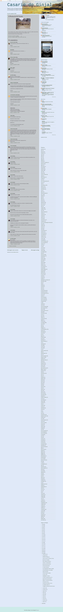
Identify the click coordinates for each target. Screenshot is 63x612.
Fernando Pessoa (43, 291)
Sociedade (42, 481)
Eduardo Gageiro (43, 269)
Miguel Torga (43, 369)
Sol (41, 482)
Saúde (42, 469)
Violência (42, 518)
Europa (42, 277)
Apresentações (43, 177)
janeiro (44, 601)
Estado (42, 275)
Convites (42, 238)
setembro (44, 589)
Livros (42, 347)
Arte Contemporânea (44, 181)
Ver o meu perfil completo (50, 19)
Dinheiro (42, 263)
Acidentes (42, 153)
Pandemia (42, 402)
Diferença (42, 262)
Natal (42, 385)
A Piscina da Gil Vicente (46, 565)
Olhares (42, 391)
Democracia (43, 254)
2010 (43, 548)
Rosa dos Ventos (13, 42)
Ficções (42, 295)
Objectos (42, 389)
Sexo (41, 475)
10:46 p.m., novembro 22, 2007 (15, 136)
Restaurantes (43, 455)
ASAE (42, 183)
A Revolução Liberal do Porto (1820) (47, 101)
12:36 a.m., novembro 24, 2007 (15, 206)
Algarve (42, 165)
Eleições (42, 271)
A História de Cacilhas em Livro (47, 583)
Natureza (42, 386)
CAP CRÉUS (12, 75)
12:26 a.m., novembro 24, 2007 (15, 158)
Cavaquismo (43, 221)
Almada (42, 167)
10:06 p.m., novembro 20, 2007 (15, 79)
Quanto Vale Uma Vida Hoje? (47, 578)
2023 (43, 528)
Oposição (42, 395)
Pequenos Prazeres (44, 415)
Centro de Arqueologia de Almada (46, 222)
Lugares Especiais (43, 350)
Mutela (42, 383)
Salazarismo (43, 466)
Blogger (37, 610)
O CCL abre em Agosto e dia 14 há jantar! (48, 75)
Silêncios (42, 477)
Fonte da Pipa (43, 297)
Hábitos (42, 317)
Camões (42, 213)
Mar (41, 354)
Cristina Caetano (12, 128)
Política (42, 426)
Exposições (42, 281)
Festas (42, 294)
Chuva (42, 223)
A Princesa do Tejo (45, 581)
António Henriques (44, 174)
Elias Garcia (42, 273)
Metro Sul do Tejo (44, 367)
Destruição (42, 259)
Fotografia (42, 301)
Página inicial (25, 250)
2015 (43, 540)
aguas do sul (44, 71)
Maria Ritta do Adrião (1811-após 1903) (48, 116)
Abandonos (42, 149)
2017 (43, 537)
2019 (43, 534)
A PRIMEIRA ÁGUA (44, 62)
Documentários (43, 266)
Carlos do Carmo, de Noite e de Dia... (48, 558)
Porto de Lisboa (43, 433)
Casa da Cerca (43, 219)
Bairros (42, 191)
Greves (42, 314)
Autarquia (42, 187)
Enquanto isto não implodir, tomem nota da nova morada (48, 113)
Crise (41, 246)
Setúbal (42, 474)
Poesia (42, 423)
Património (42, 407)
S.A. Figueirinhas (43, 463)
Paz (41, 410)
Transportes (43, 509)
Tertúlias (42, 497)
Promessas (42, 442)
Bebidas (42, 195)
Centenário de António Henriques (47, 85)
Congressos (43, 235)
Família (42, 285)
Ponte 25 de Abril (43, 430)
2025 (43, 525)
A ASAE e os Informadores (47, 562)
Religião (42, 453)
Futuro (42, 305)
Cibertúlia (43, 111)
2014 (43, 542)
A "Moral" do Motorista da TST (47, 577)
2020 (43, 533)
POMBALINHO (44, 81)
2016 (43, 539)
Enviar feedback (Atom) (14, 252)
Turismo (42, 510)
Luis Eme (11, 161)
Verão (42, 513)
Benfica (42, 199)
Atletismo (42, 186)
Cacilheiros (42, 209)
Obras (42, 390)
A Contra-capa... (45, 574)
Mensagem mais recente (12, 250)
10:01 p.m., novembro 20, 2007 (15, 72)
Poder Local (43, 422)
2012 (43, 545)
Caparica (42, 217)
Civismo (42, 227)
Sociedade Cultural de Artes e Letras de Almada (48, 89)
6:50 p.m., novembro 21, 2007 (14, 112)
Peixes (42, 413)
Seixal (42, 473)
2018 (43, 536)
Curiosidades (43, 251)
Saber (42, 465)
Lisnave (42, 346)
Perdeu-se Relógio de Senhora (46, 65)
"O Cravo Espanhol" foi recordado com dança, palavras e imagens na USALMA (48, 94)
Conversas (42, 237)
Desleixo (42, 257)
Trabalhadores (43, 502)
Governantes (43, 313)
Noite (42, 387)
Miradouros (43, 370)
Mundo (42, 379)
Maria (11, 49)
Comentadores (43, 230)
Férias (42, 289)
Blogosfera (42, 202)
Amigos (42, 170)
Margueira (42, 358)
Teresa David (12, 145)
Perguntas (42, 417)
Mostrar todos (54, 96)
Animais (42, 173)
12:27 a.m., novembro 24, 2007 (15, 171)
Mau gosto (42, 362)
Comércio (42, 231)
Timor (42, 498)
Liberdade (42, 343)
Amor (42, 171)
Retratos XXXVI (44, 82)
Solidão (42, 485)
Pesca (42, 418)
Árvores (42, 182)
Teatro (42, 493)
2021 (43, 531)
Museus (42, 381)
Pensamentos (43, 414)
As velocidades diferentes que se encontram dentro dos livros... (47, 25)
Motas (42, 375)
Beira (42, 197)
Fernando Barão (43, 290)
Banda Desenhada (44, 193)
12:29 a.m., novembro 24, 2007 (15, 179)
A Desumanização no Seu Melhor (48, 570)
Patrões (42, 409)
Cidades (42, 225)
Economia (42, 267)
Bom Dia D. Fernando (46, 559)
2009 (43, 549)
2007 (43, 552)
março (44, 598)
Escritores (42, 274)
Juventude (42, 339)
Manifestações (43, 353)
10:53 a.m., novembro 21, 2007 (15, 91)
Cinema (42, 226)
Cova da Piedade (43, 242)
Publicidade (42, 445)
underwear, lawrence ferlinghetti (47, 109)
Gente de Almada (43, 306)
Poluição (42, 427)
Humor (42, 323)
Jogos (42, 335)
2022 (43, 530)
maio (44, 595)
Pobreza (42, 421)
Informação (43, 331)
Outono (42, 398)
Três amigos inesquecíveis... (46, 85)
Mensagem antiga (35, 250)
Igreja (42, 326)
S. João (42, 462)
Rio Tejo (42, 458)
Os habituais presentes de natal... (47, 36)
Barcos (42, 194)
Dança (42, 253)
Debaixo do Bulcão (13, 82)
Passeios (42, 406)
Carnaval (42, 218)
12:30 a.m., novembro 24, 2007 (15, 184)
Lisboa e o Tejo (44, 115)
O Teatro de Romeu (46, 567)
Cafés (42, 210)
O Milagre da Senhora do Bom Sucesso (49, 586)
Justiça (42, 338)
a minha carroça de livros (46, 35)
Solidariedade (43, 486)
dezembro (44, 554)
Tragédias (42, 506)
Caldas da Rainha (43, 211)
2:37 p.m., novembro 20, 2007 (14, 46)
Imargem (42, 327)
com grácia (43, 131)
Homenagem (43, 322)
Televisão (42, 494)
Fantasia (42, 286)
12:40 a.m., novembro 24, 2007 (15, 227)
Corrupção (42, 239)
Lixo (41, 349)
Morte (42, 374)
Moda (42, 371)
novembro (44, 555)
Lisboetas (43, 121)
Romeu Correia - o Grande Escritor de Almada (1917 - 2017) (48, 93)
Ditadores (42, 265)
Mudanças (42, 377)
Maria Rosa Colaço (44, 359)
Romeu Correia (43, 459)
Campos (42, 215)
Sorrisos (42, 489)
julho (44, 592)
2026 (43, 524)
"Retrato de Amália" (45, 32)
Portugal (42, 434)
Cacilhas (42, 207)
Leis (41, 342)
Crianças (42, 243)
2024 (43, 527)
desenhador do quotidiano (46, 125)
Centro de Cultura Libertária (46, 74)
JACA (41, 334)
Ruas (41, 461)
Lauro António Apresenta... (46, 128)
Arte (41, 179)
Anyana (42, 175)
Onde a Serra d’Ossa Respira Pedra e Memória (47, 105)
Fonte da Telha (43, 298)
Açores (42, 154)
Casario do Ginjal (29, 4)
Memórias (42, 363)
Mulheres (42, 378)
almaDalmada (44, 68)
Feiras (42, 287)
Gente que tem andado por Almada (47, 68)
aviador (11, 115)
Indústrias (42, 330)
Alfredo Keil (42, 163)
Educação (42, 270)
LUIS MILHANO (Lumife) (14, 94)
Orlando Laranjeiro (44, 397)
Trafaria (42, 505)
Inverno (42, 333)
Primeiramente (44, 118)
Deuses (42, 261)
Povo (42, 435)
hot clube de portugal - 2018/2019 (47, 132)
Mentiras (42, 365)
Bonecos (42, 205)
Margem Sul (43, 357)
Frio (41, 302)
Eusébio (42, 278)
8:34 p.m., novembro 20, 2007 (14, 64)
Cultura (42, 250)
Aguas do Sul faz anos (45, 72)
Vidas (42, 517)
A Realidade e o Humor (46, 575)
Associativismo (43, 185)
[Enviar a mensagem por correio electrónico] (21, 35)
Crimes (42, 245)
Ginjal (42, 311)
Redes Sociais (43, 449)
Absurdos (42, 151)
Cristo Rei (42, 247)
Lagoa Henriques (43, 341)
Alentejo (42, 161)
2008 (43, 551)
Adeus (42, 155)
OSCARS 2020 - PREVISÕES (46, 129)
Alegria (42, 159)
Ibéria (42, 325)
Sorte (42, 490)
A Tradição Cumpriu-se (46, 584)
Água (42, 158)
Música (42, 382)
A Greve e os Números (46, 556)
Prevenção (42, 439)
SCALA (42, 470)
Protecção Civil (43, 443)
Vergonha (42, 514)
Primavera (42, 441)
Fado (42, 282)
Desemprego (43, 255)
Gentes (42, 309)
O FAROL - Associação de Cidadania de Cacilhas (48, 78)
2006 (43, 603)
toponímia (42, 501)
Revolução (42, 457)
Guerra (42, 315)
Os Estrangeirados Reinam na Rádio (48, 568)
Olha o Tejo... (44, 32)
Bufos (42, 206)
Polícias (42, 425)
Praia (42, 437)
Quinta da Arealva (43, 446)
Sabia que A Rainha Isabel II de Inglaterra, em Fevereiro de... (48, 122)
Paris (41, 403)
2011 (43, 546)
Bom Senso (42, 203)
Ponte (42, 429)
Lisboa (42, 345)
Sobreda (42, 478)
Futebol (42, 303)
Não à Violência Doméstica (47, 561)
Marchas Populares (44, 355)
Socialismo (42, 479)
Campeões (42, 214)
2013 (43, 543)
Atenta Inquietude (44, 61)
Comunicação (43, 233)
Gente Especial (43, 307)
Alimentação (43, 166)
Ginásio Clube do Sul (44, 310)
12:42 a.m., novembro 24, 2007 (15, 235)
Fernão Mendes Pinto (44, 293)
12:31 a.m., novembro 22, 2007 (15, 125)
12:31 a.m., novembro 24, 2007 (15, 190)
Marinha (42, 361)
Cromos (42, 249)
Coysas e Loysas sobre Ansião (46, 104)
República (42, 454)
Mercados (42, 366)
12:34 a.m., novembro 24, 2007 (15, 198)
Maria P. (11, 67)
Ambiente (42, 169)
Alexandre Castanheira (44, 162)
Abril (41, 150)
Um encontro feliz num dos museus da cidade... (47, 29)
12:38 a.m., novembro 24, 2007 (15, 215)
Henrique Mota (43, 318)
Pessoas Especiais (43, 419)
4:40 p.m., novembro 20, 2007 (14, 54)
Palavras (42, 401)
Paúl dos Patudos (13, 57)
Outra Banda (43, 399)
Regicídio (42, 450)
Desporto (42, 258)
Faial (41, 283)
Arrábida (42, 178)
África (42, 157)
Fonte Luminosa (43, 299)
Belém (42, 198)
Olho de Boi (43, 393)
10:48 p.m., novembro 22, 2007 (15, 142)
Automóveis (43, 189)
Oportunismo (43, 394)
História (42, 321)
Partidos (42, 405)
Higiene (42, 319)
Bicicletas (42, 201)
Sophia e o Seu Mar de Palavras (47, 580)
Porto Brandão (43, 431)
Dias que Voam (44, 108)
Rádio (42, 447)
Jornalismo (42, 337)
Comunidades (43, 234)
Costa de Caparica (44, 241)
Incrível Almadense (44, 329)
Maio (41, 351)
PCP (41, 411)
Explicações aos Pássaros (45, 279)
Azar (41, 190)
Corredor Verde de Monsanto (46, 126)
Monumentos (43, 373)
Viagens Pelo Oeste (45, 28)
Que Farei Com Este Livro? (47, 564)
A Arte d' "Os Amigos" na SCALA (47, 89)
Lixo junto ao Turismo (45, 79)
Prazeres (42, 438)
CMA (41, 229)
